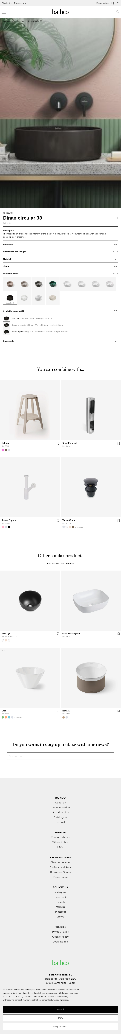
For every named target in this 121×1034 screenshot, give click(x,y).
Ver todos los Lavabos (60, 563)
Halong (5, 443)
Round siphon (9, 520)
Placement (8, 244)
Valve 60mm (68, 520)
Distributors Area (60, 862)
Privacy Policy (60, 931)
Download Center (60, 872)
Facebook (60, 897)
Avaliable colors (11, 274)
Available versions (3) (13, 311)
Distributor (7, 3)
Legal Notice (60, 941)
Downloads (8, 341)
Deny (60, 1018)
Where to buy (102, 3)
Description (8, 230)
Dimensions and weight (14, 252)
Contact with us (60, 837)
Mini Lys (6, 633)
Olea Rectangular (71, 633)
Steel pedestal (69, 443)
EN (118, 3)
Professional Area (60, 867)
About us (60, 802)
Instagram (60, 892)
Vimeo (60, 916)
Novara (65, 711)
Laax (4, 711)
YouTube (60, 906)
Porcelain (20, 21)
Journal (60, 822)
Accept (60, 1009)
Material (7, 259)
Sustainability (60, 812)
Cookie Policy (60, 936)
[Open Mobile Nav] (4, 11)
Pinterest (60, 911)
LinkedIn (60, 901)
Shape (6, 266)
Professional (20, 3)
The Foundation (60, 807)
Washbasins (8, 21)
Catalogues (60, 817)
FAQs (60, 847)
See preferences (60, 1026)
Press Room (60, 876)
